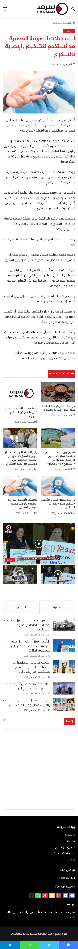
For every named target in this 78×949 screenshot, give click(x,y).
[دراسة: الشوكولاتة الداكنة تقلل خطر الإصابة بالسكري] (58, 392)
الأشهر (21, 607)
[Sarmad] (52, 9)
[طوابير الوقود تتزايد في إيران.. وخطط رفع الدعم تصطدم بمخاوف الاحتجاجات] (64, 624)
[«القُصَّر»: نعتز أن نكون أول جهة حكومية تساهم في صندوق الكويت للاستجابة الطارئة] (64, 645)
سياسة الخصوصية (64, 853)
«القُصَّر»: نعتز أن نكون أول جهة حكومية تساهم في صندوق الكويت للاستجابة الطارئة (28, 646)
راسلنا (71, 859)
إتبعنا (69, 721)
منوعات (56, 22)
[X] (31, 895)
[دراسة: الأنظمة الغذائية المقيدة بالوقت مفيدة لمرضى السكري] (20, 486)
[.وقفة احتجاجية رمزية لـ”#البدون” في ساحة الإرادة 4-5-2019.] (58, 574)
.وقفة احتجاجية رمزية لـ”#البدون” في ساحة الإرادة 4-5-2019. (61, 592)
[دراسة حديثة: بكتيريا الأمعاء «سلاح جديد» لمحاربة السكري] (58, 486)
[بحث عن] (73, 10)
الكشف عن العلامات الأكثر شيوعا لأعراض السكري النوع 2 (21, 412)
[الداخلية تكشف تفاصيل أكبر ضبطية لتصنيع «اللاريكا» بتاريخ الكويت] (64, 688)
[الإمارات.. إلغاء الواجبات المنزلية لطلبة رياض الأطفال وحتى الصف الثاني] (64, 704)
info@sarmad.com (64, 886)
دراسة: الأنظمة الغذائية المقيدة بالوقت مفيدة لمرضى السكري (22, 503)
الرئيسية (68, 22)
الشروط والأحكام (65, 847)
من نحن (70, 840)
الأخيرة (57, 607)
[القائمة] (5, 10)
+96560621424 (67, 877)
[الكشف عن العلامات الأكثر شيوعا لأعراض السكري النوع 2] (20, 393)
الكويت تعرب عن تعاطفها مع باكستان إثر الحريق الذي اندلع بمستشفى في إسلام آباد (31, 667)
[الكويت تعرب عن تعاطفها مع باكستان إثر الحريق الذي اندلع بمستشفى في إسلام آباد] (64, 666)
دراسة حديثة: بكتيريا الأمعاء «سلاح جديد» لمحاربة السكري (58, 503)
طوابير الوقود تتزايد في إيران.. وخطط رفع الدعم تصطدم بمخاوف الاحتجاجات (26, 625)
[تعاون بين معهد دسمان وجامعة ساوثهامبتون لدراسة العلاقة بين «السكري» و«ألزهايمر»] (58, 438)
